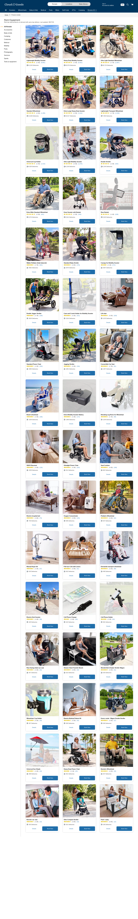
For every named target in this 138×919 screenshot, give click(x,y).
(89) (115, 568)
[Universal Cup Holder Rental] (42, 142)
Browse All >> (92, 10)
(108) (115, 467)
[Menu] (6, 10)
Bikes (57, 10)
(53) (78, 670)
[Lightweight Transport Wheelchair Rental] (116, 92)
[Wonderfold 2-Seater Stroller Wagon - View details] (116, 649)
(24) (40, 771)
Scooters (12, 10)
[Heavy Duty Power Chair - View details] (79, 750)
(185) (41, 417)
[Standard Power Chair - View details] (42, 345)
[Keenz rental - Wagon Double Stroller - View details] (116, 699)
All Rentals (8, 26)
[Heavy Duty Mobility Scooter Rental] (79, 41)
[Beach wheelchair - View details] (42, 396)
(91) (115, 366)
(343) (79, 214)
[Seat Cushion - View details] (116, 446)
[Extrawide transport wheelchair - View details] (116, 547)
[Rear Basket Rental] (116, 193)
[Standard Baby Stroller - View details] (79, 244)
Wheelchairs (22, 10)
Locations (69, 4)
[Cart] (132, 4)
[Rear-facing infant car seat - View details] (42, 649)
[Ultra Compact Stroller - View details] (79, 800)
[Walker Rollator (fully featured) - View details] (42, 244)
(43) (78, 720)
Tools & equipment (10, 61)
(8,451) (80, 62)
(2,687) (117, 62)
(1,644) (80, 113)
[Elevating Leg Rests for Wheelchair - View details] (116, 396)
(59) (76, 619)
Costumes (7, 39)
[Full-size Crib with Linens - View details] (79, 547)
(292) (41, 366)
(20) (40, 670)
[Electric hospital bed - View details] (42, 497)
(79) (40, 518)
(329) (115, 315)
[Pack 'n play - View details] (116, 800)
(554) (116, 164)
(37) (115, 720)
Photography (8, 52)
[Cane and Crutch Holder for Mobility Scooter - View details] (79, 294)
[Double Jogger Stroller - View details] (42, 294)
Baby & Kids (33, 10)
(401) (42, 214)
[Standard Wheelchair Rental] (42, 92)
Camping (82, 10)
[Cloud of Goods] (14, 4)
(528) (116, 214)
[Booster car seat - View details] (42, 800)
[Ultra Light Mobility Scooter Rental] (79, 142)
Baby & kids (8, 33)
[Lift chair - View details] (116, 294)
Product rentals (15, 15)
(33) (40, 720)
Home (6, 15)
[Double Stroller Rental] (116, 142)
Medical (43, 10)
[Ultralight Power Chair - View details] (79, 446)
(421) (78, 315)
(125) (78, 518)
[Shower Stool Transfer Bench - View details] (79, 649)
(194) (78, 366)
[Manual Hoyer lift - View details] (42, 547)
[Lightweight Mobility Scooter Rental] (42, 41)
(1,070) (80, 164)
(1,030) (117, 113)
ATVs (74, 10)
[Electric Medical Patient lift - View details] (79, 699)
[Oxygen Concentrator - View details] (79, 497)
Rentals (54, 4)
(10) (40, 821)
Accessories (8, 30)
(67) (40, 568)
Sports (6, 58)
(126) (41, 467)
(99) (115, 417)
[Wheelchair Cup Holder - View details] (42, 699)
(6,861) (43, 62)
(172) (78, 417)
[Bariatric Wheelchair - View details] (116, 750)
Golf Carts (65, 10)
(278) (78, 265)
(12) (115, 821)
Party (50, 10)
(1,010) (43, 164)
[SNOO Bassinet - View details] (42, 446)
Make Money (83, 4)
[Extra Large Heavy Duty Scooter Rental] (79, 92)
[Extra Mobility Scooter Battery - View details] (79, 396)
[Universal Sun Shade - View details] (42, 750)
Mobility (6, 46)
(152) (78, 467)
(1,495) (43, 113)
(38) (40, 619)
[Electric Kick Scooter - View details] (42, 598)
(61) (78, 568)
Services (7, 55)
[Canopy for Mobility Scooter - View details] (116, 244)
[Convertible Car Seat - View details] (116, 345)
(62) (115, 518)
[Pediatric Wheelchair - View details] (116, 497)
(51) (115, 670)
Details (34, 69)
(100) (41, 315)
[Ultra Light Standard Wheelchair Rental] (116, 41)
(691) (41, 265)
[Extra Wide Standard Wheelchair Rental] (42, 193)
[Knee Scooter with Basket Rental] (79, 193)
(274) (113, 265)
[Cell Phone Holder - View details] (116, 598)
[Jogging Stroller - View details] (79, 345)
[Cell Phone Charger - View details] (79, 598)
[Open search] (128, 4)
